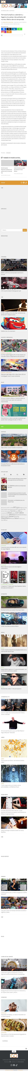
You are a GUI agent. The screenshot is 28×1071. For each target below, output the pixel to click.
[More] (9, 32)
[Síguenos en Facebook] (24, 182)
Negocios (3, 516)
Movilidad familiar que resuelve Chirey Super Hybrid (12, 610)
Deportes (12, 10)
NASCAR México (23, 514)
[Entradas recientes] (4, 474)
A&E (2, 507)
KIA (19, 511)
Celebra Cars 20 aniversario (8, 331)
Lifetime (13, 513)
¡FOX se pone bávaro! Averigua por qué (11, 291)
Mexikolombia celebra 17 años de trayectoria (11, 688)
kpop (21, 511)
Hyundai (12, 511)
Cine (2, 509)
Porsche (16, 516)
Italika (17, 511)
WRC (6, 520)
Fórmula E (8, 152)
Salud (16, 518)
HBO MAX (2, 511)
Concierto (5, 509)
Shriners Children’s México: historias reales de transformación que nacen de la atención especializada (13, 400)
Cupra (8, 509)
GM (24, 509)
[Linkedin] (14, 29)
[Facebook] (3, 29)
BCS (14, 507)
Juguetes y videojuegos (6, 353)
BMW (18, 507)
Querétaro (5, 518)
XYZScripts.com (20, 1070)
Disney (11, 509)
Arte (10, 507)
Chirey (25, 507)
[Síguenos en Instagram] (21, 182)
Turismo (23, 518)
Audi (12, 507)
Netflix (7, 516)
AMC (8, 507)
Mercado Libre (3, 514)
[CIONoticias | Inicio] (4, 2)
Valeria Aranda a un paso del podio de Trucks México (19, 169)
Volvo (2, 520)
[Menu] (26, 2)
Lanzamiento (4, 513)
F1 (17, 509)
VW (5, 520)
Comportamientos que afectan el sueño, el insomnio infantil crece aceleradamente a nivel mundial (17, 494)
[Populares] (11, 474)
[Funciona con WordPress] (10, 1061)
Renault (12, 518)
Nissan (11, 516)
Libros (9, 513)
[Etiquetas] (23, 474)
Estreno (14, 509)
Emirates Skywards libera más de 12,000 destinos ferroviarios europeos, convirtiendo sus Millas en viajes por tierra (13, 812)
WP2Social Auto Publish (9, 1070)
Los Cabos (19, 513)
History (6, 511)
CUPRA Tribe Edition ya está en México (10, 626)
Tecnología (3, 545)
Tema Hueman (21, 1061)
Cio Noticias (5, 1040)
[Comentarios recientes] (17, 474)
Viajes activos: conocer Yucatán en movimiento (11, 447)
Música (12, 515)
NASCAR (17, 514)
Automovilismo (5, 10)
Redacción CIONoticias (8, 22)
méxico (7, 514)
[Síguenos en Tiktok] (26, 182)
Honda (9, 511)
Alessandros (5, 507)
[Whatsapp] (19, 29)
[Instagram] (3, 32)
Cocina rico (3, 1012)
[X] (9, 29)
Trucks (20, 518)
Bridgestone (22, 507)
